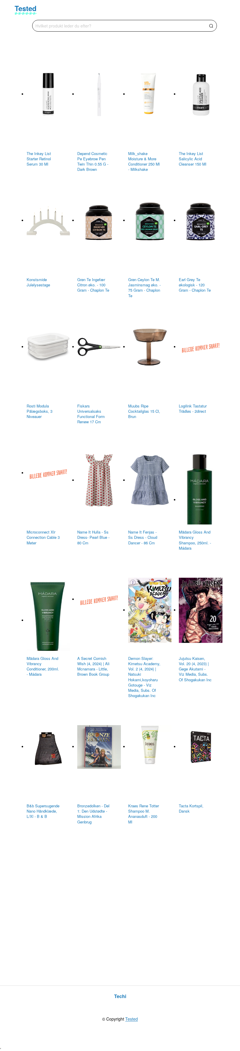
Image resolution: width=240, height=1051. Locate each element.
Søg (211, 26)
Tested (131, 1019)
